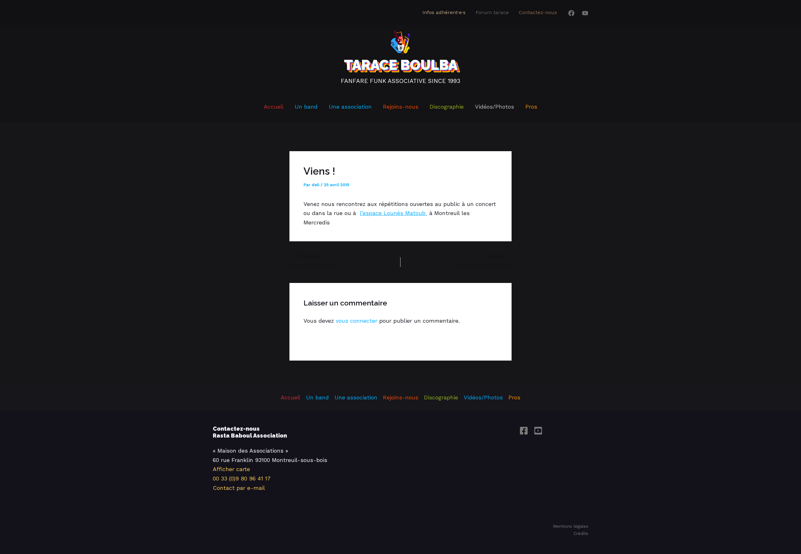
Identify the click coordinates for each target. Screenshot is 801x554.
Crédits (581, 533)
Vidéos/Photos (494, 106)
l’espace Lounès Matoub (393, 213)
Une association (350, 106)
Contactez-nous (538, 12)
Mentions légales (570, 526)
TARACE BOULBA (400, 65)
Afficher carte (231, 469)
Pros (531, 106)
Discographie (447, 106)
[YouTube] (585, 13)
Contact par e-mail (239, 488)
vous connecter (356, 320)
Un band (306, 106)
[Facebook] (571, 13)
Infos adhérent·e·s (444, 12)
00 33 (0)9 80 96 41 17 (242, 478)
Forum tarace (492, 12)
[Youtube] (538, 430)
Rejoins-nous (400, 106)
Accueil (273, 106)
